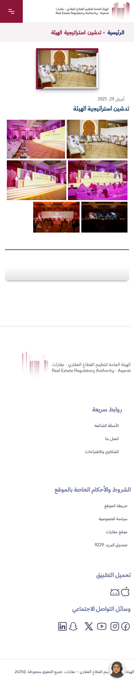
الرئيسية (115, 32)
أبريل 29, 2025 (111, 99)
